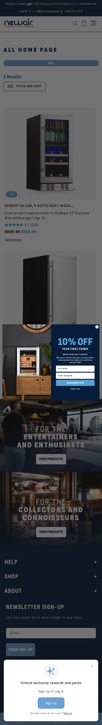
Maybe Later (75, 389)
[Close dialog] (96, 326)
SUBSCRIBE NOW (75, 382)
